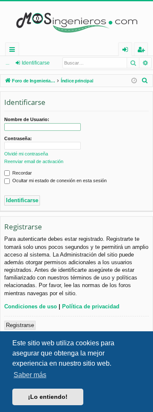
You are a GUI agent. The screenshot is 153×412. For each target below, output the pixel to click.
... (7, 63)
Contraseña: (18, 138)
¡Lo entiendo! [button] (48, 396)
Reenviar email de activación (33, 161)
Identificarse (36, 63)
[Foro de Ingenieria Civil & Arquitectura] (76, 21)
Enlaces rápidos (14, 50)
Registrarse (20, 325)
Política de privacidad (90, 306)
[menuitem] (145, 80)
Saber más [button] (30, 374)
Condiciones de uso (30, 306)
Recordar (21, 172)
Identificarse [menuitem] (127, 50)
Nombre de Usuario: (26, 119)
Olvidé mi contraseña (26, 153)
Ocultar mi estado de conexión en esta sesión (59, 180)
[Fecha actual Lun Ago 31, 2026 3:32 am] (134, 81)
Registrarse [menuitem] (142, 50)
